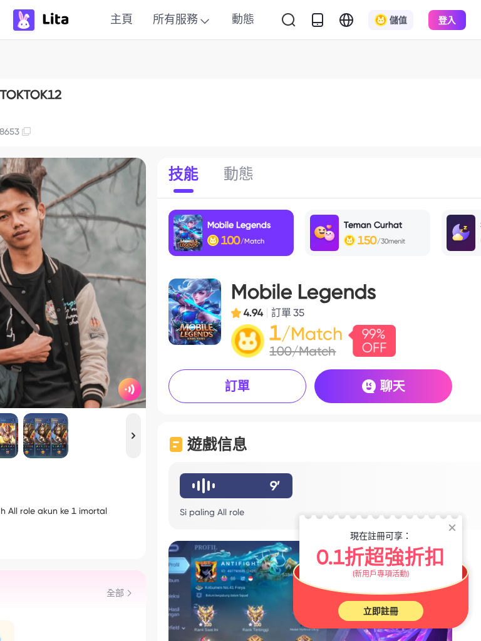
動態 (243, 19)
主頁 (121, 19)
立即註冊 (380, 611)
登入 (447, 20)
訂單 (237, 386)
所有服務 (175, 19)
